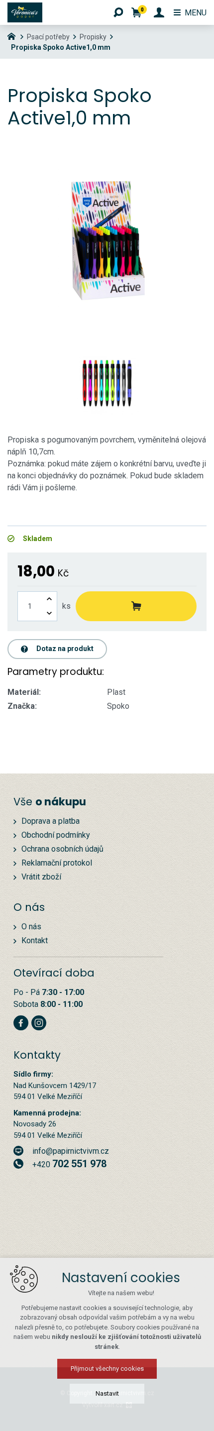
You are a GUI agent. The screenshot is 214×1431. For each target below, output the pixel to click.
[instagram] (38, 1021)
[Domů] (13, 35)
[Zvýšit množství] (49, 599)
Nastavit (107, 1393)
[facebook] (20, 1021)
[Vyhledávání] (118, 12)
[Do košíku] (136, 606)
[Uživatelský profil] (159, 12)
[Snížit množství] (49, 613)
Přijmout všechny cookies (107, 1368)
